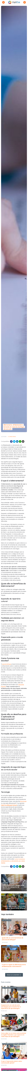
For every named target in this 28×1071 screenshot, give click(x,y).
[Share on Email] (23, 441)
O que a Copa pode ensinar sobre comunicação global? (11, 1062)
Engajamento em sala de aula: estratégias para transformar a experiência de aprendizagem (11, 1006)
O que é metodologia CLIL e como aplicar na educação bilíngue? (14, 907)
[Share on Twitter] (14, 441)
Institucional (22, 1043)
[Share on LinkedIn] (17, 441)
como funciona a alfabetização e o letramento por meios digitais (13, 861)
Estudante (10, 1043)
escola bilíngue (6, 664)
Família (16, 1043)
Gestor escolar (6, 920)
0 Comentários (12, 436)
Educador (5, 947)
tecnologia (23, 801)
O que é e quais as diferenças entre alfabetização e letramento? (14, 965)
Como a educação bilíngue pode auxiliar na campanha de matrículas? (13, 887)
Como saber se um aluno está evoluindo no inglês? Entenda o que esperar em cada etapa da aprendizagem (13, 1034)
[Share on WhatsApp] (20, 441)
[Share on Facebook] (11, 441)
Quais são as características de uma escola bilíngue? (12, 939)
